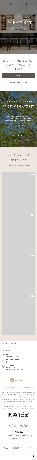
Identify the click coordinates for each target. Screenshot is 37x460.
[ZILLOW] (26, 426)
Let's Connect (18, 135)
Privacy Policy (27, 448)
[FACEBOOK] (11, 426)
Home (18, 75)
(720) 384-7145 (10, 362)
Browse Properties (18, 82)
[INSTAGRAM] (16, 426)
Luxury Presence (18, 438)
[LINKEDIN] (21, 426)
